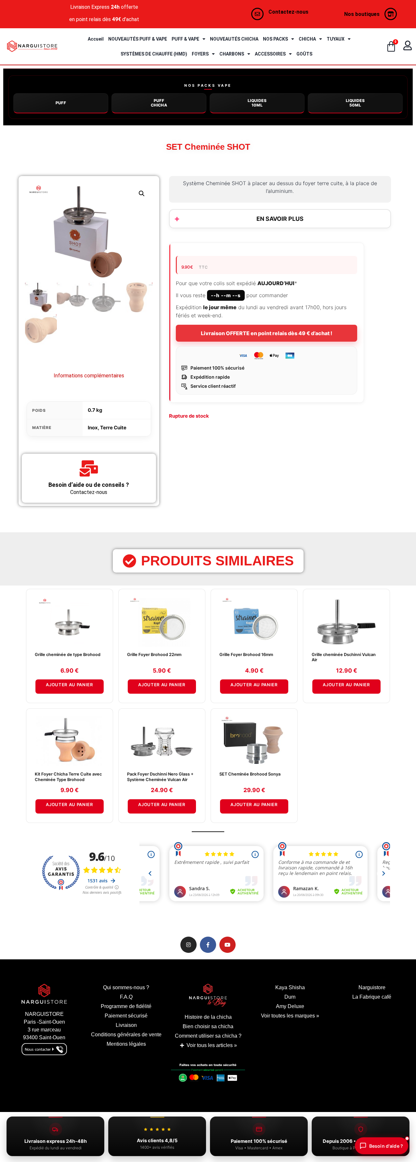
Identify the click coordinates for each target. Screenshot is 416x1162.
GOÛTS (304, 54)
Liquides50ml (355, 102)
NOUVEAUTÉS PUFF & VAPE (137, 39)
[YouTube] (227, 945)
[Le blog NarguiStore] (208, 995)
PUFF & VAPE (185, 39)
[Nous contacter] (257, 14)
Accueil (96, 39)
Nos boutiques (362, 14)
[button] (142, 193)
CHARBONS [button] (231, 54)
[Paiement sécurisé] (208, 1074)
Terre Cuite (113, 427)
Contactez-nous (288, 12)
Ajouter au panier (69, 684)
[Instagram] (188, 945)
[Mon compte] (407, 45)
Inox (93, 427)
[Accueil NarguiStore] (32, 46)
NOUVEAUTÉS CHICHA (234, 39)
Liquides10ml (257, 102)
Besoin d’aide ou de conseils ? (88, 484)
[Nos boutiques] (390, 14)
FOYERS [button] (200, 54)
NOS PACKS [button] (275, 39)
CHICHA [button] (307, 39)
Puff (61, 102)
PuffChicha (159, 102)
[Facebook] (208, 945)
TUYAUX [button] (335, 39)
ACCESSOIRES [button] (270, 54)
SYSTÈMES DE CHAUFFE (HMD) (154, 54)
